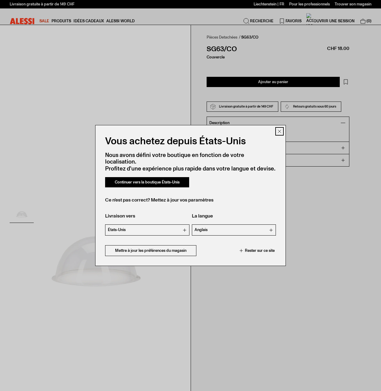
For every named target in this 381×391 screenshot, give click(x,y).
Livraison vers (120, 216)
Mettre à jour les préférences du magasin (150, 250)
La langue (202, 216)
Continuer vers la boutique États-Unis (147, 182)
